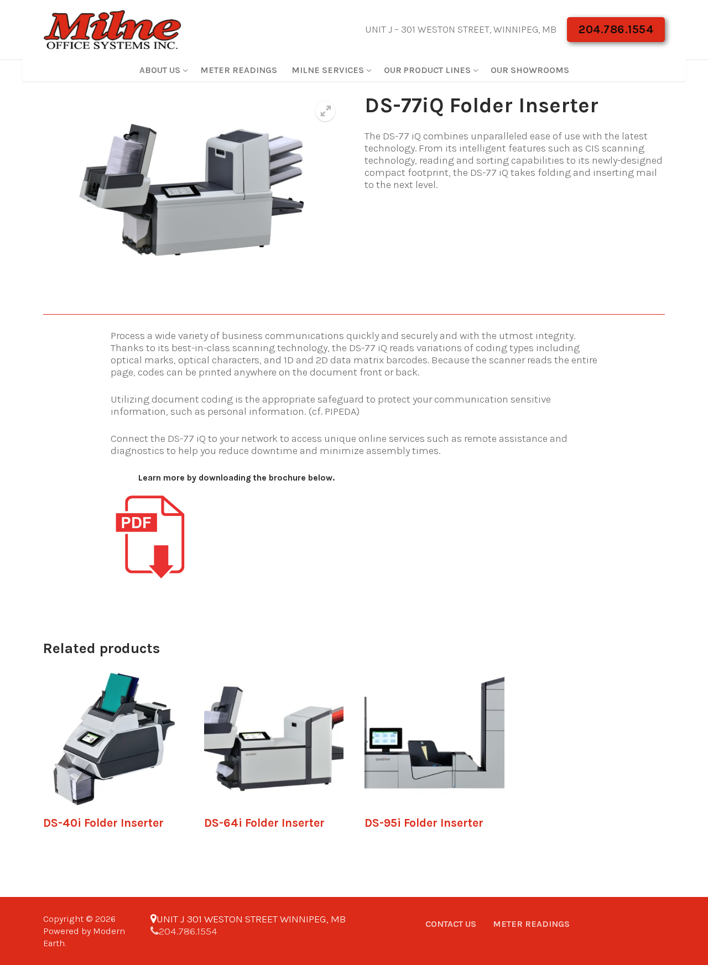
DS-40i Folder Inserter (103, 823)
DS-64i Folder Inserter (264, 823)
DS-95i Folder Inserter (424, 823)
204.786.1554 (616, 29)
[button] (325, 111)
